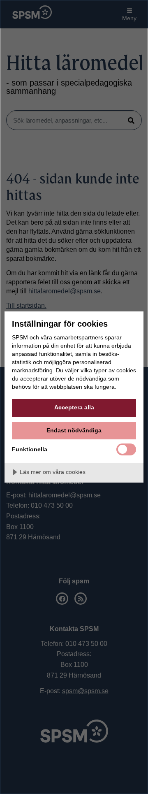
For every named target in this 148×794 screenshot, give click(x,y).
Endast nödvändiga (74, 430)
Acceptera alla (74, 407)
